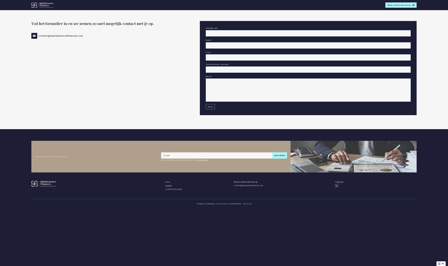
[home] (42, 5)
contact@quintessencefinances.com (60, 35)
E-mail (208, 52)
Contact (168, 185)
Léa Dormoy (247, 204)
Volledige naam (212, 28)
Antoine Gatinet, (222, 204)
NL (443, 263)
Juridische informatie (173, 189)
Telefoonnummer (217, 64)
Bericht (208, 76)
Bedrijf (208, 40)
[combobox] (441, 263)
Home (167, 182)
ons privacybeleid (202, 160)
